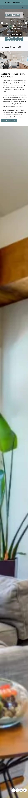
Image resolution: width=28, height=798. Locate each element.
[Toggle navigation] (2, 7)
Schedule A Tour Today (10, 120)
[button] (14, 2)
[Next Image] (26, 22)
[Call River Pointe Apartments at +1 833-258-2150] (25, 7)
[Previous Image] (1, 22)
